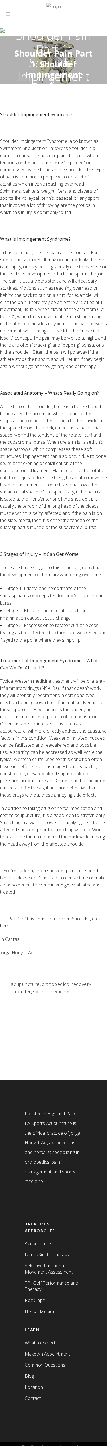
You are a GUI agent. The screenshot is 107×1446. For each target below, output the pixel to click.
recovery (81, 984)
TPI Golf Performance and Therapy (51, 1286)
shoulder (21, 991)
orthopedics (55, 984)
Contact (33, 1398)
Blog (29, 1376)
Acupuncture (38, 1243)
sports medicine (51, 991)
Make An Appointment (47, 1354)
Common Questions (45, 1365)
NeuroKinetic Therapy (47, 1254)
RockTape (35, 1300)
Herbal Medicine (41, 1311)
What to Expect (40, 1343)
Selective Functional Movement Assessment (49, 1268)
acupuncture (25, 984)
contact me (76, 878)
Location (34, 1387)
